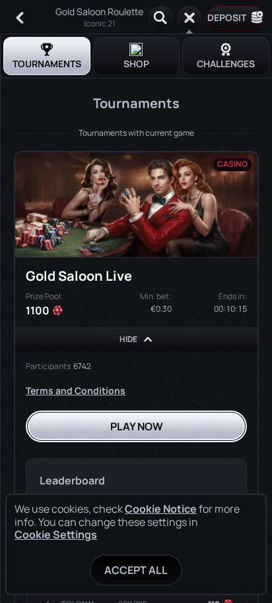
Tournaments (47, 63)
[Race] (189, 18)
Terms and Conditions (75, 390)
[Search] (160, 18)
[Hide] (148, 339)
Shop (136, 63)
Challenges (226, 63)
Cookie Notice (161, 509)
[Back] (20, 18)
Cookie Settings (56, 534)
